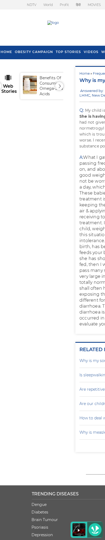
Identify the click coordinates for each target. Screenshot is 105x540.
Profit (64, 5)
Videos (91, 52)
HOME (6, 52)
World (48, 5)
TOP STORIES (68, 52)
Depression (42, 534)
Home (84, 73)
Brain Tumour (45, 519)
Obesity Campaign (34, 52)
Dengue (39, 504)
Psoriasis (40, 527)
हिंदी (78, 5)
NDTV (31, 5)
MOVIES (94, 5)
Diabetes (40, 512)
